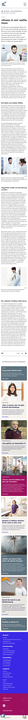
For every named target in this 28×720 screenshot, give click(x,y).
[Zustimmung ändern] (3, 715)
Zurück (4, 165)
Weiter (24, 165)
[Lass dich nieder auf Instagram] (4, 705)
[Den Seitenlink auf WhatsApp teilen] (22, 353)
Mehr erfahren (5, 378)
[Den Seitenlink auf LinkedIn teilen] (26, 353)
